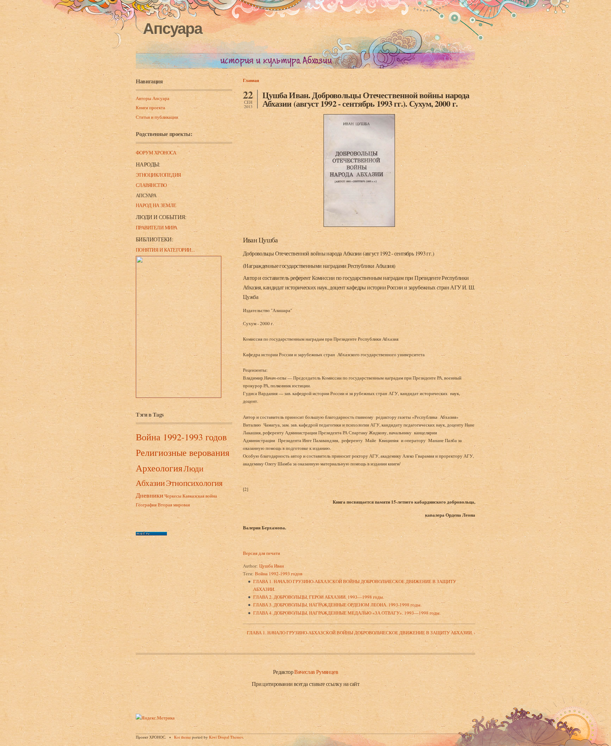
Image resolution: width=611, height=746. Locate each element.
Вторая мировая (174, 504)
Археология (159, 468)
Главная (251, 80)
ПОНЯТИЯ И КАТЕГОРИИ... (165, 249)
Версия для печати (261, 553)
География (146, 504)
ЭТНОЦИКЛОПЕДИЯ (158, 174)
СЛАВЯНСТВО (151, 185)
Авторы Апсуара (152, 98)
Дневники (149, 495)
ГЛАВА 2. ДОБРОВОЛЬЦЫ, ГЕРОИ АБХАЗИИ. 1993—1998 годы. (318, 597)
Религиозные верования (182, 452)
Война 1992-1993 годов (181, 437)
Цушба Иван (271, 566)
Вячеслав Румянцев (316, 671)
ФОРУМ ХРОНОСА (156, 152)
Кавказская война (199, 496)
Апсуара (172, 28)
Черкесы (172, 496)
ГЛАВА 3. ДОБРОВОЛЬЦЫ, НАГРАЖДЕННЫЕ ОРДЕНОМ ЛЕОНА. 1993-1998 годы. (337, 604)
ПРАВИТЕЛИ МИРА (157, 227)
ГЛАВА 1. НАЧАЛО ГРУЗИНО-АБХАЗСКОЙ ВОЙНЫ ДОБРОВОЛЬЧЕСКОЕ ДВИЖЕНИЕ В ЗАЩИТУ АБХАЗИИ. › (361, 632)
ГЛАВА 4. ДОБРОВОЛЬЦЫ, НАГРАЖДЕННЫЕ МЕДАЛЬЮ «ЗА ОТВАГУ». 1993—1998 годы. (347, 613)
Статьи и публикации (157, 117)
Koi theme (182, 737)
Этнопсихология (194, 482)
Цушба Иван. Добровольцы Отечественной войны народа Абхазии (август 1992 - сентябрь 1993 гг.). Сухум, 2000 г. (365, 99)
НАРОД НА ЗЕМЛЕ (156, 205)
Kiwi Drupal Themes (226, 737)
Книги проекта (150, 107)
